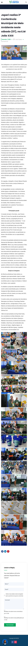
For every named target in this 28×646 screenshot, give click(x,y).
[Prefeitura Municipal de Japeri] (14, 2)
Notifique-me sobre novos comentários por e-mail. (13, 612)
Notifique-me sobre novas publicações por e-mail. (14, 618)
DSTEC (17, 638)
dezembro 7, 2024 (6, 39)
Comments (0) (4, 41)
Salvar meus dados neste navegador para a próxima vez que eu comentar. (14, 595)
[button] (5, 334)
